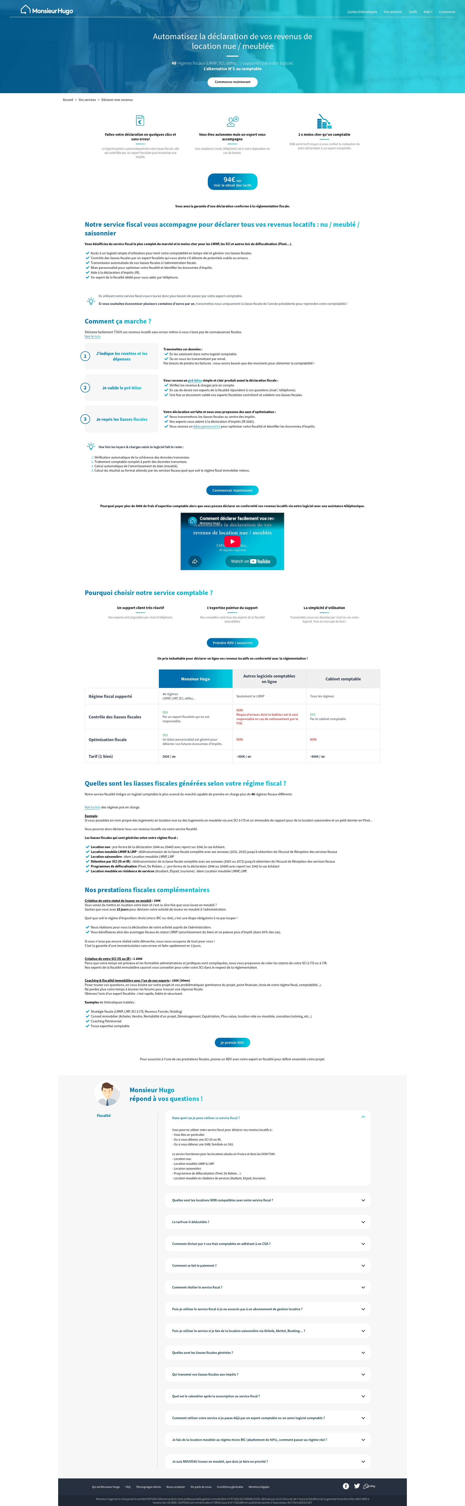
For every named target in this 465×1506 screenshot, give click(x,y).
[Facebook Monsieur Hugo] (346, 1487)
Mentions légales (259, 1487)
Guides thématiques (362, 11)
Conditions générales (230, 1487)
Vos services (393, 11)
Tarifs (413, 11)
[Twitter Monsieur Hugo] (357, 1487)
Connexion (447, 11)
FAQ (128, 1487)
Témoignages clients (148, 1487)
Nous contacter (175, 1487)
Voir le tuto (93, 336)
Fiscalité (104, 1115)
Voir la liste (93, 807)
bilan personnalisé (207, 426)
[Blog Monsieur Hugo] (366, 1487)
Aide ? (428, 11)
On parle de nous (201, 1487)
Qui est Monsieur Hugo (106, 1487)
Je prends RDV (232, 1042)
